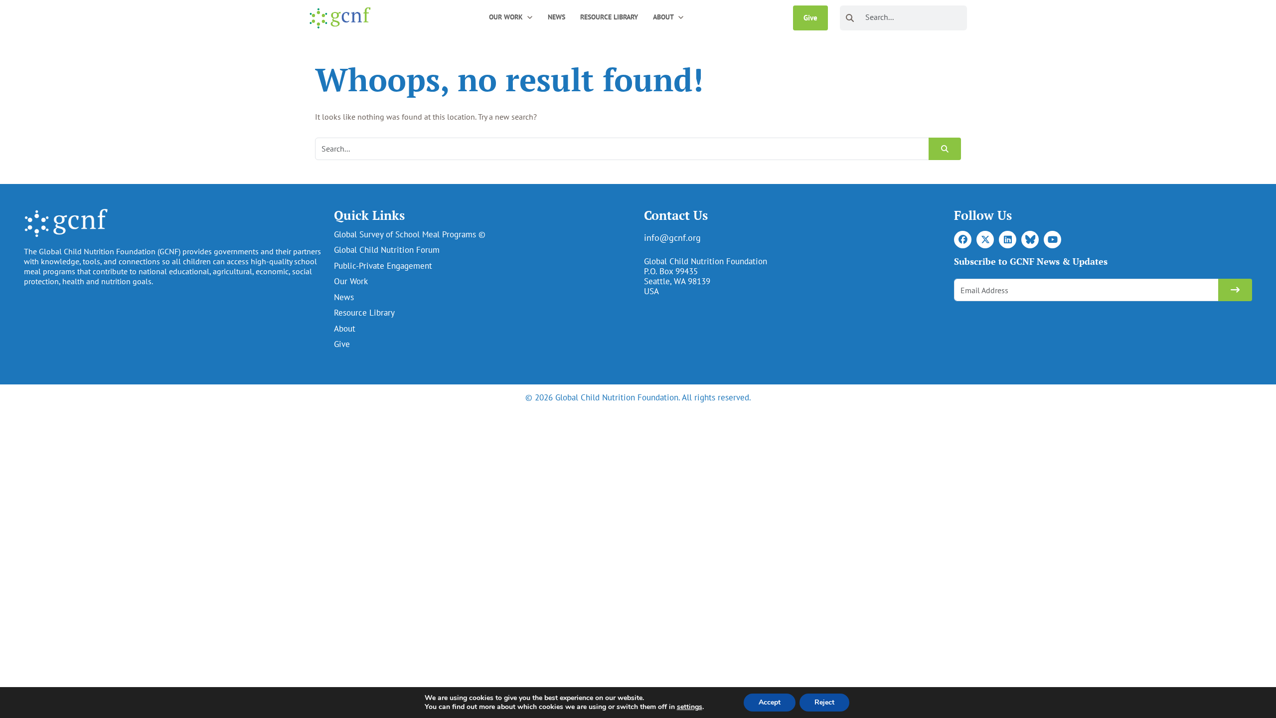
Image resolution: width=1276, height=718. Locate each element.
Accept (770, 702)
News (556, 16)
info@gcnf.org (672, 237)
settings (689, 707)
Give (810, 17)
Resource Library (609, 16)
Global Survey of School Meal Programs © (409, 234)
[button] (530, 16)
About (344, 328)
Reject (824, 702)
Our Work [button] (506, 16)
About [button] (663, 16)
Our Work (351, 281)
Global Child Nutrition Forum (387, 249)
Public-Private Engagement (383, 265)
